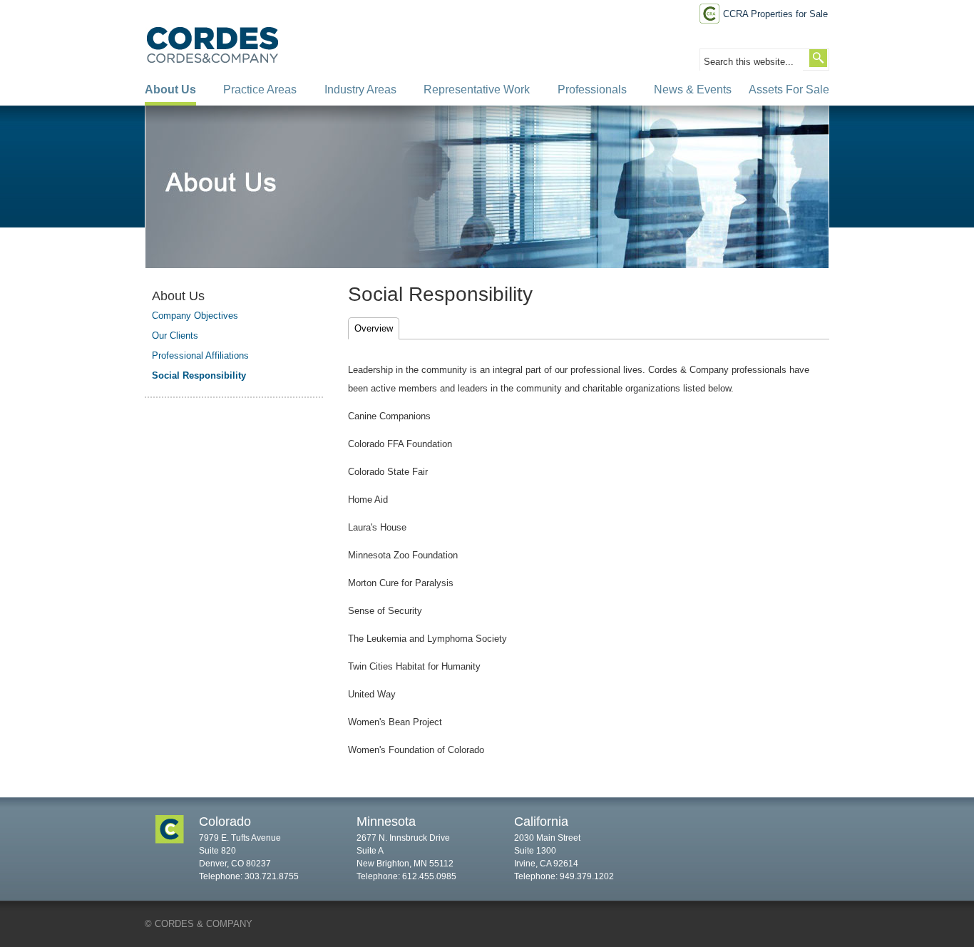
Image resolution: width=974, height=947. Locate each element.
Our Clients (175, 335)
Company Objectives (195, 315)
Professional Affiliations (200, 355)
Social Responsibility (199, 375)
